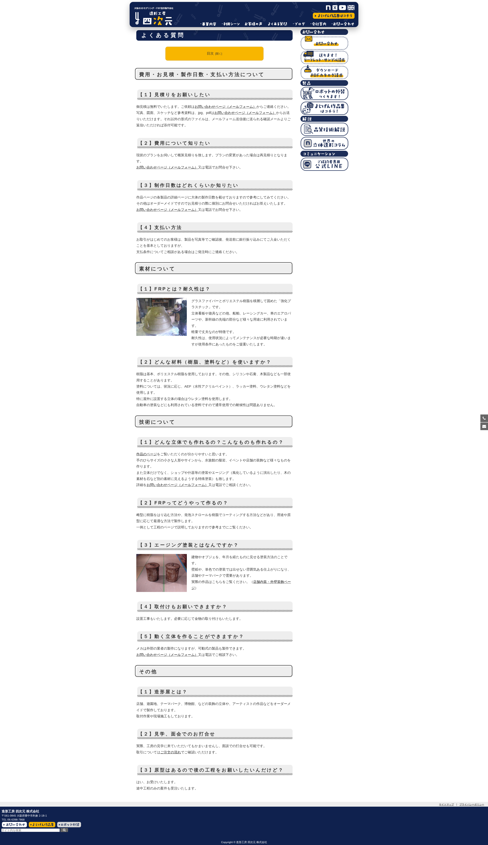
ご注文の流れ (170, 752)
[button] (64, 830)
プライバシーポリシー (471, 804)
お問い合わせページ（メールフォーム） (225, 107)
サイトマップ (446, 804)
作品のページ (146, 454)
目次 (210, 53)
